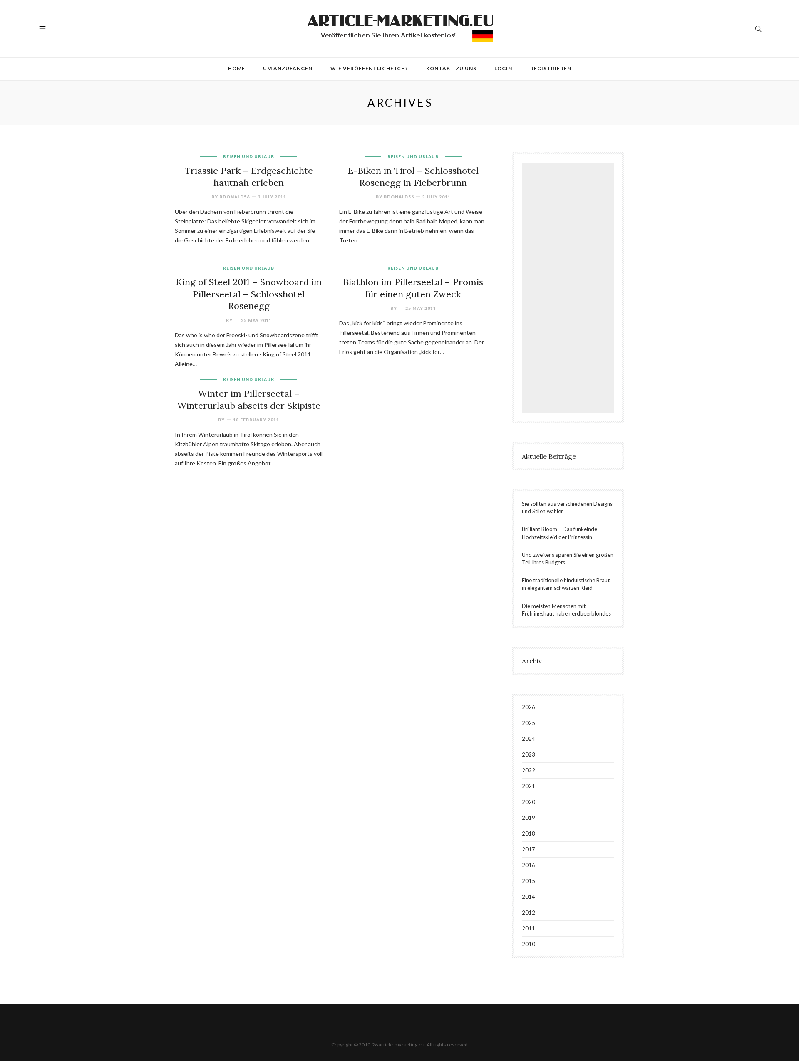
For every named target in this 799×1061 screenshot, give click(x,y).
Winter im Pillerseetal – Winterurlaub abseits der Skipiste (248, 399)
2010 (528, 944)
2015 (528, 881)
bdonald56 (234, 196)
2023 (528, 754)
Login (503, 68)
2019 (528, 817)
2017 (528, 849)
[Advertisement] (570, 289)
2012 (528, 912)
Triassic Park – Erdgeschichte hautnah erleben (249, 176)
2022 (528, 770)
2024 (528, 738)
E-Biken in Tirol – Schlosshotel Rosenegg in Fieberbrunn (413, 176)
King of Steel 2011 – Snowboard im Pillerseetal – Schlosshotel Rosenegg (249, 294)
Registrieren (550, 68)
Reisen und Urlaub (248, 156)
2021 (528, 786)
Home (236, 68)
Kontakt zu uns (451, 68)
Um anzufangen (288, 68)
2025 (528, 723)
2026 (528, 707)
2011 (528, 928)
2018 (528, 833)
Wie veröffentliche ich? (369, 68)
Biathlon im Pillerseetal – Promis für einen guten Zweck (413, 288)
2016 (528, 865)
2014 (528, 896)
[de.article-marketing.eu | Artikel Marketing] (400, 28)
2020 (528, 802)
